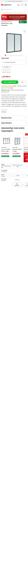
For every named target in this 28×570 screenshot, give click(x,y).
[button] (14, 58)
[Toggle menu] (26, 5)
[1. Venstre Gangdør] (3, 70)
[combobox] (14, 62)
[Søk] (2, 9)
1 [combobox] (22, 82)
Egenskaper (6, 123)
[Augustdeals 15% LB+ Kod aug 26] (14, 17)
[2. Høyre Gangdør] (9, 70)
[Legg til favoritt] (24, 31)
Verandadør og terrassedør (9, 13)
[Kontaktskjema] (18, 4)
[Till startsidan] (6, 5)
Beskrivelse (6, 118)
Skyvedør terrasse (21, 13)
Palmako (3, 112)
